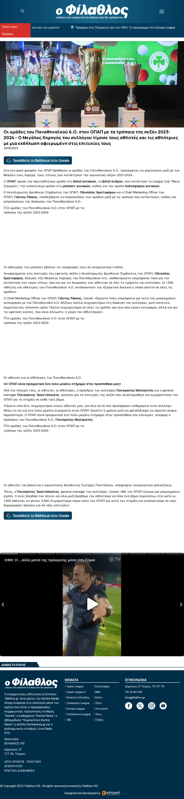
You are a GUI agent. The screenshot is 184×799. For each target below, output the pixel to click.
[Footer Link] (128, 705)
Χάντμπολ (101, 708)
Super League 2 (76, 691)
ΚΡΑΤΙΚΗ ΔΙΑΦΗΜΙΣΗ (19, 770)
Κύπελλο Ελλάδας (78, 697)
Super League (75, 686)
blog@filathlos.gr (135, 697)
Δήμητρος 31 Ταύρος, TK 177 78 (144, 686)
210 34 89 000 (133, 691)
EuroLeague (102, 686)
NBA (97, 691)
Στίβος (99, 719)
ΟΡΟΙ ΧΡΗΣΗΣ (14, 761)
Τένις (98, 714)
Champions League (78, 703)
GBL (69, 719)
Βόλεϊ (98, 697)
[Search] (22, 11)
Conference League (79, 714)
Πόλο (98, 703)
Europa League (76, 708)
